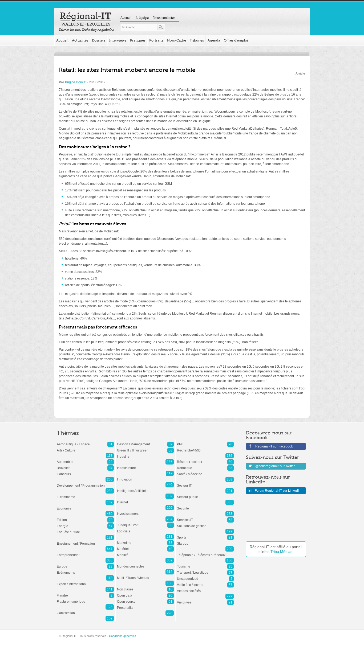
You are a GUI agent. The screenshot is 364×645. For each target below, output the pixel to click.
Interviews (117, 40)
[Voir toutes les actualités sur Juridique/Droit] (145, 522)
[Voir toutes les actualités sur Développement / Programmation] (85, 483)
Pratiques (137, 40)
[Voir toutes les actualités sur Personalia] (145, 605)
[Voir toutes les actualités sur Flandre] (85, 593)
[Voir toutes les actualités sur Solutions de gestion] (205, 523)
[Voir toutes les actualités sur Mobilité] (145, 552)
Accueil (126, 17)
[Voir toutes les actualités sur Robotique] (205, 465)
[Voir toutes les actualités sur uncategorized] (205, 576)
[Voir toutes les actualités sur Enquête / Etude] (85, 529)
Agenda (214, 40)
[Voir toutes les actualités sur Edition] (85, 517)
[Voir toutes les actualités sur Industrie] (145, 454)
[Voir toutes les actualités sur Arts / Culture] (85, 448)
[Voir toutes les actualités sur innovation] (145, 477)
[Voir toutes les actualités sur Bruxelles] (85, 465)
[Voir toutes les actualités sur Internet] (145, 499)
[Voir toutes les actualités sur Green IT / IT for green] (145, 448)
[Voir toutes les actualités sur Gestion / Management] (145, 441)
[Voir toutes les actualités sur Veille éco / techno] (205, 582)
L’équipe (142, 17)
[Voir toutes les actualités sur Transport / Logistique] (205, 570)
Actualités (80, 40)
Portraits (156, 40)
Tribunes (197, 40)
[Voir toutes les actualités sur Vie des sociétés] (205, 588)
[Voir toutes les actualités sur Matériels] (145, 546)
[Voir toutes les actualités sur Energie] (85, 523)
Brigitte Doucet (75, 82)
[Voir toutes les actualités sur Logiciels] (145, 528)
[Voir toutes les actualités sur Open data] (145, 593)
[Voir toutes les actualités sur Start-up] (205, 541)
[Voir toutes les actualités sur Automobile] (85, 459)
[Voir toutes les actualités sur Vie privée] (205, 600)
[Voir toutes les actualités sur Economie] (85, 506)
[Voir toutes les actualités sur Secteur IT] (205, 483)
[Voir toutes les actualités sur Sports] (205, 535)
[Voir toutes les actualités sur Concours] (85, 471)
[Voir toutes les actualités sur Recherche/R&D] (205, 448)
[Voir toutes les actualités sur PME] (205, 441)
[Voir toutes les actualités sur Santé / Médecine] (205, 471)
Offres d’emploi (236, 40)
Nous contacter (164, 17)
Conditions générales (122, 636)
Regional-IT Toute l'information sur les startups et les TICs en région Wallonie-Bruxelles (86, 22)
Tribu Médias (281, 551)
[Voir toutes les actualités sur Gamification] (85, 610)
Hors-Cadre (176, 40)
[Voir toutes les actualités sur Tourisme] (205, 564)
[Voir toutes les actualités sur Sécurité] (205, 506)
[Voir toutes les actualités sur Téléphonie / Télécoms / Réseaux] (205, 552)
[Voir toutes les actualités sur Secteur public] (205, 494)
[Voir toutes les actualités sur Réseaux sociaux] (205, 459)
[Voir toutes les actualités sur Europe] (85, 564)
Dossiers (99, 40)
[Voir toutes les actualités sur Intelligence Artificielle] (145, 488)
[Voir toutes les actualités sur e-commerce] (85, 494)
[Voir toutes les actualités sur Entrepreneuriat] (85, 552)
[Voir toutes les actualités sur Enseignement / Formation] (85, 541)
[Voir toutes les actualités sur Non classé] (145, 587)
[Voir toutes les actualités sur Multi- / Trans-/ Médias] (145, 575)
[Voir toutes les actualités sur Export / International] (85, 581)
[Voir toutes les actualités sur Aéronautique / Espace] (85, 441)
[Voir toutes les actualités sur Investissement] (145, 511)
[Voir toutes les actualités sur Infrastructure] (145, 465)
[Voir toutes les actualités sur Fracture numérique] (85, 599)
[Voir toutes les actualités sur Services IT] (205, 517)
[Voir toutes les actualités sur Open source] (145, 599)
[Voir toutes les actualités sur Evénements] (85, 570)
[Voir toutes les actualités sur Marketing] (145, 540)
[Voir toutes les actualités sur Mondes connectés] (145, 564)
